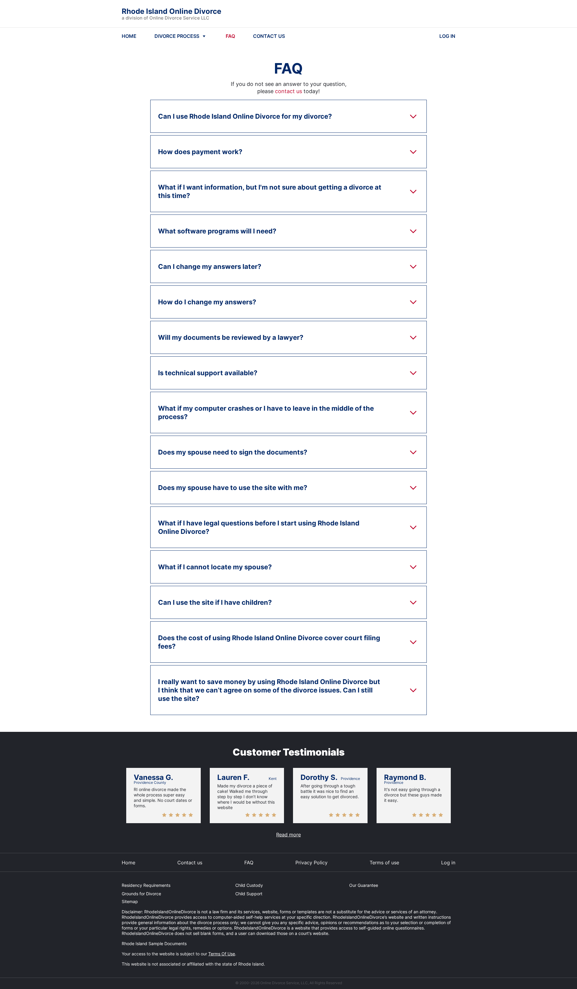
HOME (129, 36)
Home (128, 863)
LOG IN (447, 36)
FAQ (230, 36)
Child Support (248, 893)
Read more (288, 835)
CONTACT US (269, 36)
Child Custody (249, 885)
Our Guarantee (363, 885)
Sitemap (130, 901)
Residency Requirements (146, 885)
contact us (288, 91)
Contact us (189, 863)
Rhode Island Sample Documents (154, 943)
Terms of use (384, 863)
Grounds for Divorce (141, 893)
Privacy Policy (311, 863)
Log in (448, 863)
